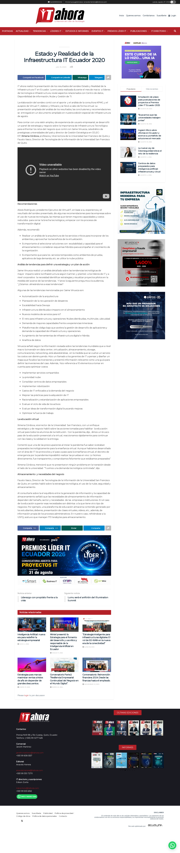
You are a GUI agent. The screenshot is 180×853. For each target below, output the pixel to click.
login (26, 695)
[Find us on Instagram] (36, 820)
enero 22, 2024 (57, 687)
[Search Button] (175, 31)
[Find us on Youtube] (31, 820)
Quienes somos (133, 15)
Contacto (63, 816)
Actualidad (22, 31)
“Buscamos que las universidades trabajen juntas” (149, 118)
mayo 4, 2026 (24, 644)
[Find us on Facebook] (17, 820)
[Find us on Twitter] (22, 820)
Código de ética (23, 816)
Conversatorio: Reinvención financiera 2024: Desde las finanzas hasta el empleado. (96, 677)
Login (173, 15)
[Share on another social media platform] (108, 77)
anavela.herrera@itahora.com (95, 2)
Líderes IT (55, 31)
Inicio (121, 15)
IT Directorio (158, 31)
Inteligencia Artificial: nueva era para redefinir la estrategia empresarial (31, 637)
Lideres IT (89, 629)
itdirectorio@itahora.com (27, 788)
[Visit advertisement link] (64, 560)
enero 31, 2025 (24, 687)
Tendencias (39, 31)
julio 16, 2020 (61, 67)
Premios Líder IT (117, 31)
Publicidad (47, 813)
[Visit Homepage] (58, 15)
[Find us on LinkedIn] (27, 820)
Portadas (7, 31)
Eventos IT (97, 31)
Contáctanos (148, 15)
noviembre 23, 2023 (91, 684)
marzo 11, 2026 (57, 653)
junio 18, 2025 (89, 647)
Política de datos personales (44, 816)
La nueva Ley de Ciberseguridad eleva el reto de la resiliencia (150, 151)
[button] (93, 760)
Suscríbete (161, 15)
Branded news (59, 669)
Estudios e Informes (77, 31)
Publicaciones (138, 31)
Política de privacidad (64, 813)
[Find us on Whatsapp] (41, 820)
